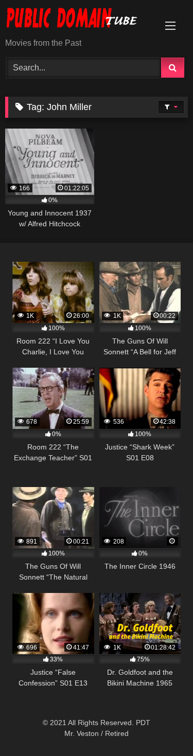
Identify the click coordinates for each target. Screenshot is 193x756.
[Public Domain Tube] (79, 19)
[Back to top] (161, 725)
